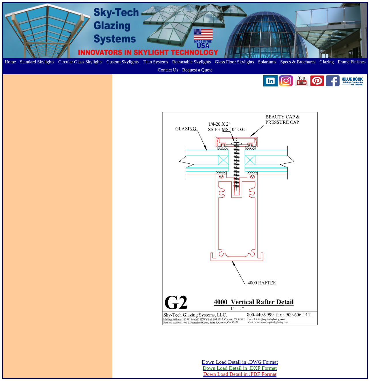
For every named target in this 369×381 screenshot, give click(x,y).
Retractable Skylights (191, 61)
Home (10, 61)
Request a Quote (197, 69)
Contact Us (168, 69)
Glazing (326, 61)
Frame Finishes (352, 61)
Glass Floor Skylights (234, 61)
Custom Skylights (122, 61)
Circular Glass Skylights (80, 61)
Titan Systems (155, 61)
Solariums (267, 61)
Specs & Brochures (297, 61)
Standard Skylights (37, 61)
